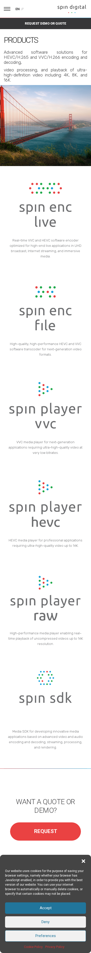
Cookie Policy (33, 947)
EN (17, 9)
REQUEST (45, 831)
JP (22, 9)
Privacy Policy (54, 947)
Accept (46, 908)
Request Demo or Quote (45, 23)
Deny (45, 922)
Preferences (45, 936)
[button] (83, 861)
